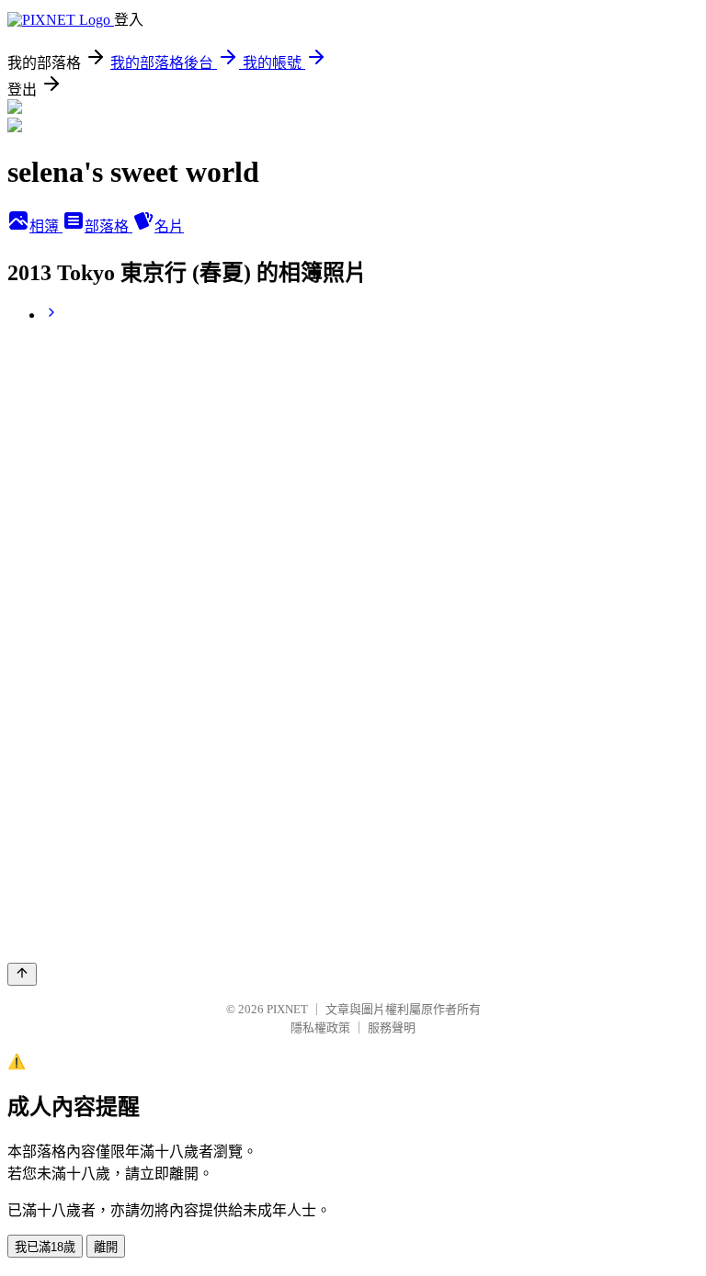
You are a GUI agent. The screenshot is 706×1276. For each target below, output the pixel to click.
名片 (169, 226)
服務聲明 (392, 1027)
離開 (106, 1247)
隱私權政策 (320, 1027)
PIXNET (287, 1009)
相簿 (46, 226)
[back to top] (22, 974)
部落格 (108, 226)
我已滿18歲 (45, 1247)
